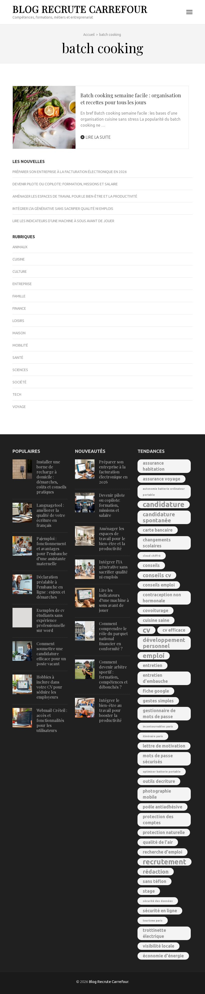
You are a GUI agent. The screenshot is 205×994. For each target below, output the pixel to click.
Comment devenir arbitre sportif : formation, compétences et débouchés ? (113, 674)
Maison (19, 333)
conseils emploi (159, 585)
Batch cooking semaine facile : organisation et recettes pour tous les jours (130, 99)
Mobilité (20, 345)
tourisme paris (152, 920)
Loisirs (18, 321)
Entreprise (22, 284)
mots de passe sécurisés (158, 758)
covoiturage (155, 610)
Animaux (20, 247)
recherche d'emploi (162, 852)
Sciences (20, 370)
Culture (19, 272)
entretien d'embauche (155, 678)
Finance (19, 308)
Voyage (19, 407)
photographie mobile (157, 794)
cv (146, 630)
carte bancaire (157, 530)
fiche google (156, 691)
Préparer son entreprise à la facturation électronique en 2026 (69, 172)
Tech (16, 394)
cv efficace (173, 630)
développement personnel (164, 643)
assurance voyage (161, 478)
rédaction (155, 871)
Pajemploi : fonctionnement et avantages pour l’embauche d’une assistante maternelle (51, 551)
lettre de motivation (164, 745)
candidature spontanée (159, 517)
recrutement (164, 862)
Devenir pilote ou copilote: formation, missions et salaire (65, 184)
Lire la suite (97, 137)
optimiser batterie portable (161, 771)
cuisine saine (156, 620)
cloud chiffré (151, 555)
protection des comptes (158, 819)
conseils (151, 565)
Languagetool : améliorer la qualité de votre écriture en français (50, 515)
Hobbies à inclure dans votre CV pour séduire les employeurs (49, 687)
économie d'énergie (163, 955)
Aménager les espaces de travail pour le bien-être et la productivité (74, 196)
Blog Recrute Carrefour (79, 9)
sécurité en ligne (160, 910)
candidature (163, 504)
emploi (153, 655)
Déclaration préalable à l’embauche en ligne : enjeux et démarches (50, 587)
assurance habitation (153, 466)
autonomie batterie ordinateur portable (164, 491)
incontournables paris (158, 726)
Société (19, 382)
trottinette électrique (154, 933)
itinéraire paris (153, 736)
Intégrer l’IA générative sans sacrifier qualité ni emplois (62, 209)
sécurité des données (158, 900)
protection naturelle (164, 832)
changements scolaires (157, 542)
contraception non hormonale (162, 597)
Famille (19, 296)
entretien (152, 665)
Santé (17, 358)
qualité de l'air (158, 842)
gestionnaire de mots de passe (159, 713)
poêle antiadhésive (162, 806)
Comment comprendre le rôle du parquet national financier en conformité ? (113, 636)
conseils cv (157, 575)
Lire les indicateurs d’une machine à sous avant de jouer (63, 221)
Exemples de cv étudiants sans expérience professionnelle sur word (50, 620)
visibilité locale (158, 946)
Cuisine (18, 259)
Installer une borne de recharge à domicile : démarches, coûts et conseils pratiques (51, 476)
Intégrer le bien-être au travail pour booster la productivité (110, 710)
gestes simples (158, 700)
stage (149, 891)
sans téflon (154, 881)
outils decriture (159, 781)
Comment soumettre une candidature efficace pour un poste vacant (51, 653)
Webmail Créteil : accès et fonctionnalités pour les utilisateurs (51, 720)
